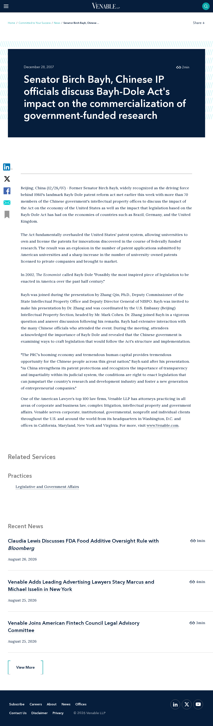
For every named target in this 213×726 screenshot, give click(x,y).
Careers (36, 704)
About (52, 704)
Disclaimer (39, 713)
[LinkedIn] (175, 704)
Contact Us (17, 713)
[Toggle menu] (6, 6)
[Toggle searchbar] (206, 6)
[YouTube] (198, 704)
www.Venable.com (162, 425)
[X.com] (187, 704)
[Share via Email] (7, 203)
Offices (80, 704)
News (57, 23)
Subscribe (17, 704)
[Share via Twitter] (7, 179)
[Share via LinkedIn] (7, 167)
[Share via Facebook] (7, 191)
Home (11, 23)
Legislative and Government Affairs (47, 486)
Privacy (58, 713)
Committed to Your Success (35, 23)
